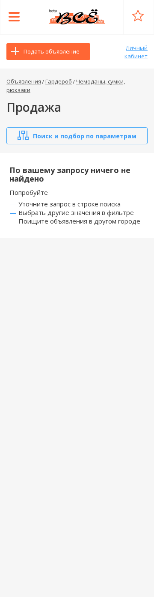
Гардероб (58, 81)
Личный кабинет (136, 52)
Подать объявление (52, 51)
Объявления (23, 81)
